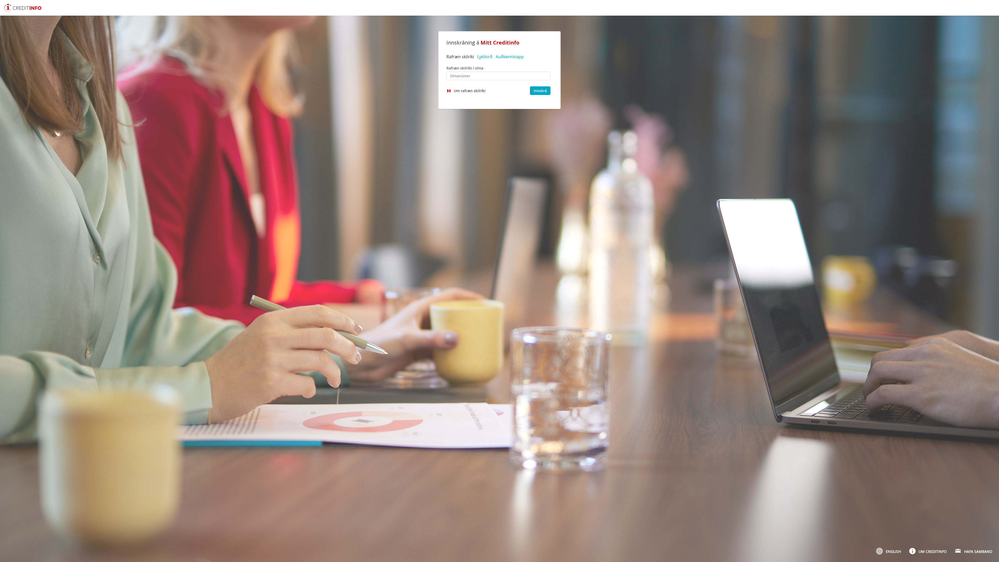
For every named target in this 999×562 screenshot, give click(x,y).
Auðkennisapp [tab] (510, 57)
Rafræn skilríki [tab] (460, 57)
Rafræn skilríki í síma (464, 68)
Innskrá (540, 90)
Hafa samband (978, 551)
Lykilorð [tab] (484, 57)
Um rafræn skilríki (469, 90)
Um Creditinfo (933, 551)
